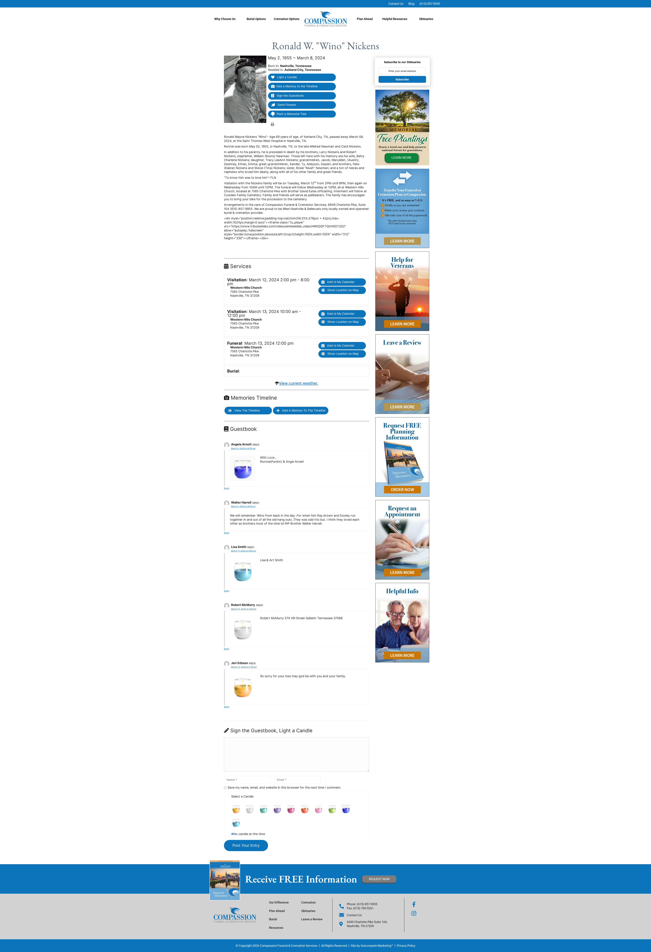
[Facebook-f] (414, 904)
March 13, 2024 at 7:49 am (244, 667)
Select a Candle (242, 796)
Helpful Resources (394, 19)
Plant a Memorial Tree (291, 114)
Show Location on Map (343, 290)
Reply (226, 488)
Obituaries (426, 19)
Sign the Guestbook (290, 95)
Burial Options (256, 19)
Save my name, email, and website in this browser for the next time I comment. (284, 787)
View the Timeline (247, 410)
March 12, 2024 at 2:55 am (243, 609)
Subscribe (402, 79)
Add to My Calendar (340, 282)
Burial (273, 919)
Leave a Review (311, 919)
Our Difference (279, 902)
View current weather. (298, 383)
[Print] (272, 124)
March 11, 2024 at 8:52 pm (243, 550)
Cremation (308, 902)
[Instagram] (414, 913)
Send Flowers (286, 104)
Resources (276, 927)
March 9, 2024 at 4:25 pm (243, 448)
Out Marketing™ (377, 945)
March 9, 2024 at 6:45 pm (243, 506)
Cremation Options (286, 19)
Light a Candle (286, 77)
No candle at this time (249, 834)
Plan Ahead (365, 19)
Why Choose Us (224, 19)
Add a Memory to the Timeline (297, 86)
